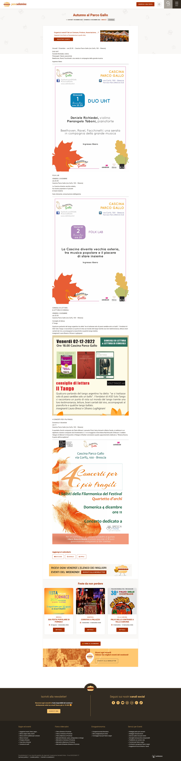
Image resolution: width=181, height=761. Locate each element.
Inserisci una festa (145, 4)
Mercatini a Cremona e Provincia (65, 740)
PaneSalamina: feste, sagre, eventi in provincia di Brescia (14, 4)
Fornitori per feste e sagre (136, 742)
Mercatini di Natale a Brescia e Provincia (67, 744)
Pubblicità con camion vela (137, 740)
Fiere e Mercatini (62, 726)
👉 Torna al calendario (90, 643)
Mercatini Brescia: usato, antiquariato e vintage (70, 738)
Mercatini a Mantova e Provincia (65, 742)
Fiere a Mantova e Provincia (64, 736)
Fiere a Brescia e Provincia (63, 731)
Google (71, 556)
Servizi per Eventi (135, 726)
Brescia (103, 19)
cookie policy (35, 757)
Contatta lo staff (24, 744)
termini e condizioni (47, 757)
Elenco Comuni (24, 738)
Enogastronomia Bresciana (101, 731)
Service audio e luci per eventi (137, 736)
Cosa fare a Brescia (25, 742)
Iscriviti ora (53, 711)
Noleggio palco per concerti (137, 731)
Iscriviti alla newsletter (106, 661)
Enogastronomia (98, 726)
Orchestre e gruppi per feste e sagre (139, 744)
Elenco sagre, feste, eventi (27, 733)
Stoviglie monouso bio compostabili (139, 738)
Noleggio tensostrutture (136, 733)
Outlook (59, 556)
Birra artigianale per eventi (100, 733)
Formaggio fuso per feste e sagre (102, 736)
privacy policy (23, 757)
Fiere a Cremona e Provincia (64, 733)
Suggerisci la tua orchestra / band (139, 746)
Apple (82, 556)
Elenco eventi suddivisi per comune (30, 736)
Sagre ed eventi (24, 726)
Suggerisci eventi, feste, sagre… (29, 731)
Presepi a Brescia (25, 740)
